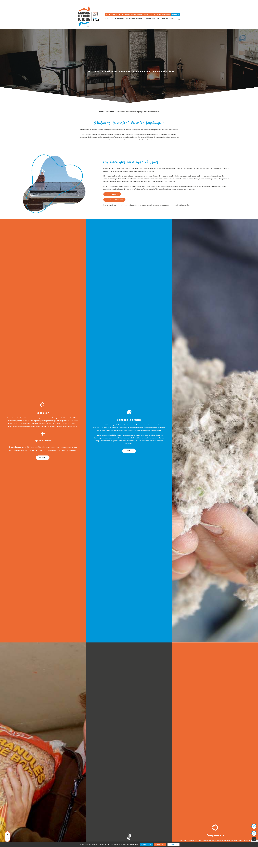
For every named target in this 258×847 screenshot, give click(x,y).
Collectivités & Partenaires (126, 14)
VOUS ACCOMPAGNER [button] (134, 19)
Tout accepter (147, 844)
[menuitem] (110, 14)
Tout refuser (161, 844)
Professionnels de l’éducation (147, 14)
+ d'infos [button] (42, 457)
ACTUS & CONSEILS (168, 19)
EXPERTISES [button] (119, 19)
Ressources (175, 14)
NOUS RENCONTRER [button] (152, 19)
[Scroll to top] (254, 839)
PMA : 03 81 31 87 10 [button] (112, 194)
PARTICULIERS (110, 14)
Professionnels (164, 14)
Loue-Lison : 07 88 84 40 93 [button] (114, 199)
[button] (179, 19)
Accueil (101, 112)
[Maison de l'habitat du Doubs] (88, 16)
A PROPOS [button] (108, 19)
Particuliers (110, 112)
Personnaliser (173, 844)
